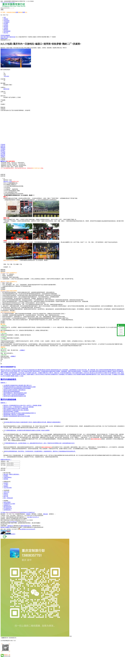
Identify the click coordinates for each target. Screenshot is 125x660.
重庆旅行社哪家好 (5, 527)
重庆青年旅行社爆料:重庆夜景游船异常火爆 (14, 396)
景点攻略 (3, 153)
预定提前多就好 (7, 506)
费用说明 (3, 147)
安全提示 (13, 534)
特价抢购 (6, 31)
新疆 (24, 12)
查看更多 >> (4, 382)
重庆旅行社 (10, 525)
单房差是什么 (6, 505)
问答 (2, 35)
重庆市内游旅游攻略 (8, 399)
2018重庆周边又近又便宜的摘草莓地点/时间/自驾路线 (17, 388)
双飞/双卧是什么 (7, 508)
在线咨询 (3, 105)
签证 (5, 32)
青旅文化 (8, 512)
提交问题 (3, 470)
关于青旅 (3, 512)
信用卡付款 (6, 491)
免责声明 (22, 512)
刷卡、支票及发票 (8, 498)
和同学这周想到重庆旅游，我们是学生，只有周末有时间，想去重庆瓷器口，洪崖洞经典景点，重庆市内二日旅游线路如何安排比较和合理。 (40, 451)
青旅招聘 (13, 512)
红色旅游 (13, 12)
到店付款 (5, 495)
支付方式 (27, 512)
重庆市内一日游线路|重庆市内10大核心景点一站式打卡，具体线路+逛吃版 (22, 405)
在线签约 (5, 486)
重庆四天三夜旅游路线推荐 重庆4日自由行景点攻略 (16, 416)
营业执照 (17, 512)
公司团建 (6, 22)
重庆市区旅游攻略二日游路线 (11, 411)
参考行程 (3, 146)
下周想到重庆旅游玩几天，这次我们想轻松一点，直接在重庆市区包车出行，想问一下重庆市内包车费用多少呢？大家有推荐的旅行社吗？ (39, 443)
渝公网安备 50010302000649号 (27, 529)
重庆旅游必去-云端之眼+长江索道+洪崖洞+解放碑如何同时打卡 (19, 413)
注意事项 (3, 149)
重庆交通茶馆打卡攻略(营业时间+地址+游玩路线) (16, 410)
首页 (4, 17)
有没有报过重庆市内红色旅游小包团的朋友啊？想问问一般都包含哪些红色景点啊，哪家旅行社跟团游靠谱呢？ (32, 422)
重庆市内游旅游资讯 (8, 379)
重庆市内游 (12, 37)
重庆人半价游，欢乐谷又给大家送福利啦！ (14, 394)
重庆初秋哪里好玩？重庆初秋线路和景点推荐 (15, 393)
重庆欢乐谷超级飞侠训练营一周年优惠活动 (14, 390)
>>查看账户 (22, 350)
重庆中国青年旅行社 (96, 439)
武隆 (17, 12)
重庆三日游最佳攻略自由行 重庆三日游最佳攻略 (15, 408)
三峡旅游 (8, 12)
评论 (2, 359)
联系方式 (32, 512)
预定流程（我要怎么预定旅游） (11, 474)
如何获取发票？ (7, 509)
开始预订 (3, 104)
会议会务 (6, 20)
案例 (9, 35)
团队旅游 (45, 514)
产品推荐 (3, 152)
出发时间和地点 (7, 477)
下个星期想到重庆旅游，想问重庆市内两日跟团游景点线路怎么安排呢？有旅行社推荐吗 (26, 430)
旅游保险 (5, 479)
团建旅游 (20, 12)
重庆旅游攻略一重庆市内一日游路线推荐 (13, 414)
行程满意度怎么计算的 (9, 503)
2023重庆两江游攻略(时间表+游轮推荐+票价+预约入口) (17, 385)
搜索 (2, 9)
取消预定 (5, 475)
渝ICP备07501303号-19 (33, 517)
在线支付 (5, 493)
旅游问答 (3, 155)
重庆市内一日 (4, 161)
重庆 (8, 37)
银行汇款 (5, 496)
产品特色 (3, 144)
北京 (26, 12)
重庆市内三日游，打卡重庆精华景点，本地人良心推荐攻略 (18, 407)
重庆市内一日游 (7, 181)
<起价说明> (6, 76)
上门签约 (5, 484)
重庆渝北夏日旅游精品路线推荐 (11, 391)
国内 (5, 37)
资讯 (4, 35)
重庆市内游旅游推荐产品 (8, 367)
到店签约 (5, 483)
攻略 (6, 35)
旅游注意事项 (6, 502)
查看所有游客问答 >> (6, 459)
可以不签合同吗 (7, 487)
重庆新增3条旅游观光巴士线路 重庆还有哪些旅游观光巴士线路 (19, 386)
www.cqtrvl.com (13, 521)
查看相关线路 (4, 38)
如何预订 (3, 150)
